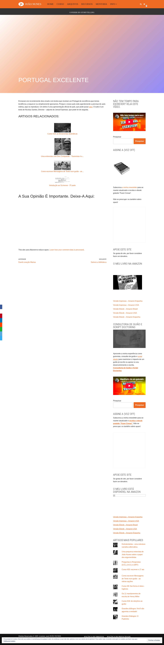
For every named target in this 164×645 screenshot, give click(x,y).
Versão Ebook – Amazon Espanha (126, 317)
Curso (60, 4)
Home (50, 4)
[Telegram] (1, 338)
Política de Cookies (9, 641)
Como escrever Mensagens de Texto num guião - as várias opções (132, 578)
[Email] (1, 333)
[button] (116, 4)
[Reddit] (1, 324)
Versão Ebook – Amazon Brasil (125, 309)
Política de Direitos (94, 637)
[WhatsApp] (1, 329)
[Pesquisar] (141, 4)
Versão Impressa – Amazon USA (126, 305)
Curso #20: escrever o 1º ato (133, 569)
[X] (1, 311)
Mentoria (101, 4)
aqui (90, 107)
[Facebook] (1, 307)
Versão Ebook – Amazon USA (125, 313)
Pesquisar (117, 137)
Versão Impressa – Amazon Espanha (127, 301)
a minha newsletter (129, 187)
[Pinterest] (1, 316)
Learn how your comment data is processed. (67, 250)
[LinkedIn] (1, 320)
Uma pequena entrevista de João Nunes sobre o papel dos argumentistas (133, 554)
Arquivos (72, 4)
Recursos (87, 4)
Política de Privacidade (119, 637)
